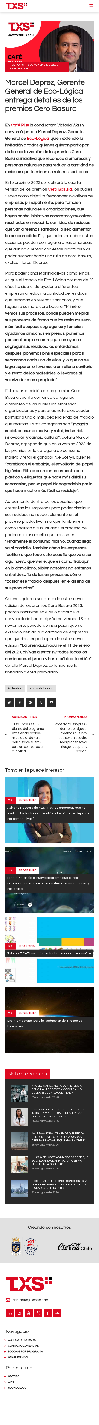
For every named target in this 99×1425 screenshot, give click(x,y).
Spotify (13, 1376)
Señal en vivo (18, 1357)
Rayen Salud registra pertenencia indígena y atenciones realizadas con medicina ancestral (58, 1113)
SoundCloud (17, 1387)
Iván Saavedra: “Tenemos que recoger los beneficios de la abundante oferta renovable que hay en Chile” (58, 1137)
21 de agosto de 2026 (45, 1192)
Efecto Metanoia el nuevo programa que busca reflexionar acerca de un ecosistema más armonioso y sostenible (48, 883)
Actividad (15, 688)
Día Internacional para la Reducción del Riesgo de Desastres (45, 1023)
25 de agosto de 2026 (45, 1097)
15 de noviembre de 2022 (42, 65)
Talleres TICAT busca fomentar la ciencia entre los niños (49, 953)
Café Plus (20, 125)
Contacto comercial (23, 1345)
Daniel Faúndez (19, 68)
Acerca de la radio (22, 1340)
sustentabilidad (41, 688)
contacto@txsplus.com (30, 1300)
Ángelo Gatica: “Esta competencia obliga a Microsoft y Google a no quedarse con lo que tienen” (57, 1089)
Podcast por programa (25, 1351)
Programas (16, 65)
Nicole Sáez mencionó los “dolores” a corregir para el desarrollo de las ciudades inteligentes (59, 1185)
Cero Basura (60, 189)
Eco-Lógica (38, 138)
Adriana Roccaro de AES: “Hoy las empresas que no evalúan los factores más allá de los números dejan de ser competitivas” (48, 813)
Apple (12, 1382)
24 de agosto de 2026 (45, 1168)
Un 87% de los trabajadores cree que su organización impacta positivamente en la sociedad (60, 1161)
